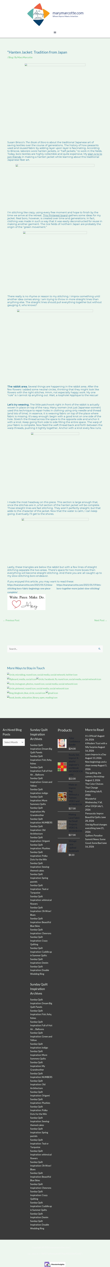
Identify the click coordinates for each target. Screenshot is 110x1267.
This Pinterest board (55, 215)
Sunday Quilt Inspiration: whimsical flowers (41, 900)
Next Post (100, 620)
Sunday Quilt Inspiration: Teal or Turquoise (39, 889)
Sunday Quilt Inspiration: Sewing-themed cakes (40, 867)
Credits (74, 1247)
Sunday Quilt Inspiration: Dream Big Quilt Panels (41, 749)
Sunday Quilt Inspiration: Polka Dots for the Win (38, 856)
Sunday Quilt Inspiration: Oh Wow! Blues (40, 911)
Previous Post (11, 620)
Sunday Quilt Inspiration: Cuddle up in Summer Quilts (41, 952)
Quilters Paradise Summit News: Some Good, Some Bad (95, 839)
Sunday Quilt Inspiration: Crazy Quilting (38, 941)
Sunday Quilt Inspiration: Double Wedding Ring (39, 970)
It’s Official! (91, 736)
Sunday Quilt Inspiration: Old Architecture (37, 830)
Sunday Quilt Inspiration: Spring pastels (39, 878)
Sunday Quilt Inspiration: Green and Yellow (41, 782)
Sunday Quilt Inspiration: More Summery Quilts (38, 800)
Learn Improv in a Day (95, 754)
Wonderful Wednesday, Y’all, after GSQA (93, 802)
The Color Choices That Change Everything (94, 787)
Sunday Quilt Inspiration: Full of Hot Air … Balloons (41, 771)
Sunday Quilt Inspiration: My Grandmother (37, 811)
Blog (11, 57)
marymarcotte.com (68, 13)
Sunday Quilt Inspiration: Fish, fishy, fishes (41, 760)
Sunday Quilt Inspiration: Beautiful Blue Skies (40, 922)
